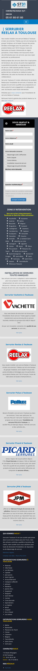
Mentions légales (8, 552)
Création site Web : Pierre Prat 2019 (14, 556)
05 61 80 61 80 (14, 17)
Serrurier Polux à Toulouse (19, 392)
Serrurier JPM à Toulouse (19, 486)
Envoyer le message (18, 200)
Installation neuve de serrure (16, 163)
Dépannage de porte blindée (16, 166)
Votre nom (8, 131)
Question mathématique (13, 184)
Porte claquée (11, 157)
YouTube (8, 668)
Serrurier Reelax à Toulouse (19, 344)
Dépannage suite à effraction (16, 155)
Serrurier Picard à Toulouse (19, 443)
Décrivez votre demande (13, 169)
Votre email (9, 144)
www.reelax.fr (8, 101)
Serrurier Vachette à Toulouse (19, 294)
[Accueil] (19, 4)
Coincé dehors (12, 160)
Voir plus (19, 333)
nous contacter (16, 93)
